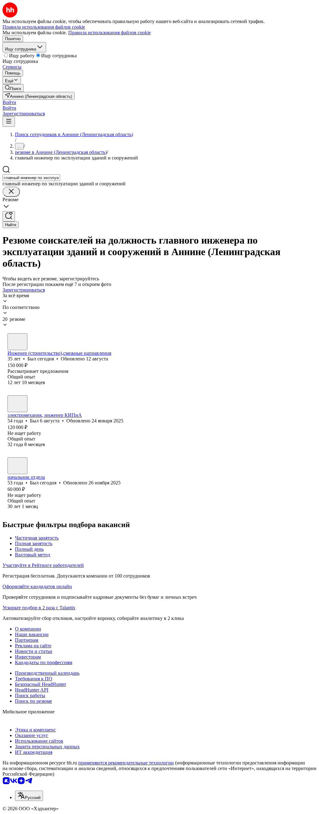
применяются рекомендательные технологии (126, 762)
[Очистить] (11, 192)
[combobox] (31, 177)
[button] (9, 102)
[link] (13, 88)
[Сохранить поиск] (8, 216)
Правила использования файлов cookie (109, 32)
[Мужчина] (17, 341)
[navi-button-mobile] (8, 122)
